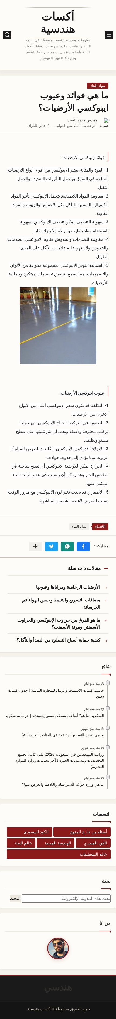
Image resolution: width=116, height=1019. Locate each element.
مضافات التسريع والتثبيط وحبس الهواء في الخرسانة (60, 603)
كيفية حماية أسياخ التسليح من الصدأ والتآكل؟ (58, 640)
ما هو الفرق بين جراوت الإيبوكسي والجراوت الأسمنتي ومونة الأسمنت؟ (59, 623)
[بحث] (7, 35)
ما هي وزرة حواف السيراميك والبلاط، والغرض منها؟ (63, 784)
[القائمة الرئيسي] (109, 35)
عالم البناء (23, 843)
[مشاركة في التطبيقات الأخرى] (35, 546)
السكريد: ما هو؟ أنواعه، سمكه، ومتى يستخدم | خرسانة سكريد (54, 716)
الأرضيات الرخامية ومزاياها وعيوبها (68, 587)
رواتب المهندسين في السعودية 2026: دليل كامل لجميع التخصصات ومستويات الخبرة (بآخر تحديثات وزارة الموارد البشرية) (59, 760)
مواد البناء (97, 86)
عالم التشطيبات (93, 854)
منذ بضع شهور (90, 729)
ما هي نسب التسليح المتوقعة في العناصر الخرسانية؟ (62, 735)
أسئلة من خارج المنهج (88, 832)
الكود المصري (95, 843)
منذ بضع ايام (92, 684)
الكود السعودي (36, 832)
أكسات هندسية (58, 22)
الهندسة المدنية (58, 843)
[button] (83, 546)
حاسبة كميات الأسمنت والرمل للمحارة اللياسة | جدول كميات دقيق (56, 693)
